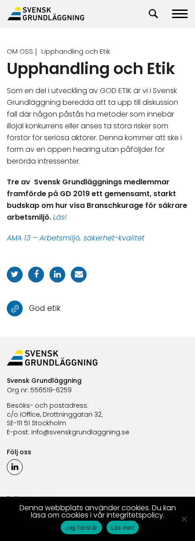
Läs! (60, 217)
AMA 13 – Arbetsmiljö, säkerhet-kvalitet (76, 238)
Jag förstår (81, 527)
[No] (183, 518)
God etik (45, 307)
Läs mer (122, 527)
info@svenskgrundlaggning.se (80, 432)
